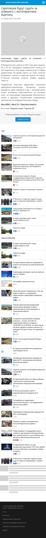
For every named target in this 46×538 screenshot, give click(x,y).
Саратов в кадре (19, 228)
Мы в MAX (5, 104)
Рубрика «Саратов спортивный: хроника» (28, 189)
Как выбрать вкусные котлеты (24, 281)
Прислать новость (28, 104)
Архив (5, 530)
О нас (5, 512)
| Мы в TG (14, 104)
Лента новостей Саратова (12, 534)
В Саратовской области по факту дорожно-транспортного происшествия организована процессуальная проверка (28, 381)
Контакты (6, 515)
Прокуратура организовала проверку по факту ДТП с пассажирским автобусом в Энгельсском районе (27, 360)
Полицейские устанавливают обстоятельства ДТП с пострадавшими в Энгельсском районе (28, 402)
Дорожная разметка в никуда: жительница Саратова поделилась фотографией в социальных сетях (28, 166)
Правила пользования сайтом (14, 526)
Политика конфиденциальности (14, 523)
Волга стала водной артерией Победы (27, 155)
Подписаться (23, 119)
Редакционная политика (12, 519)
